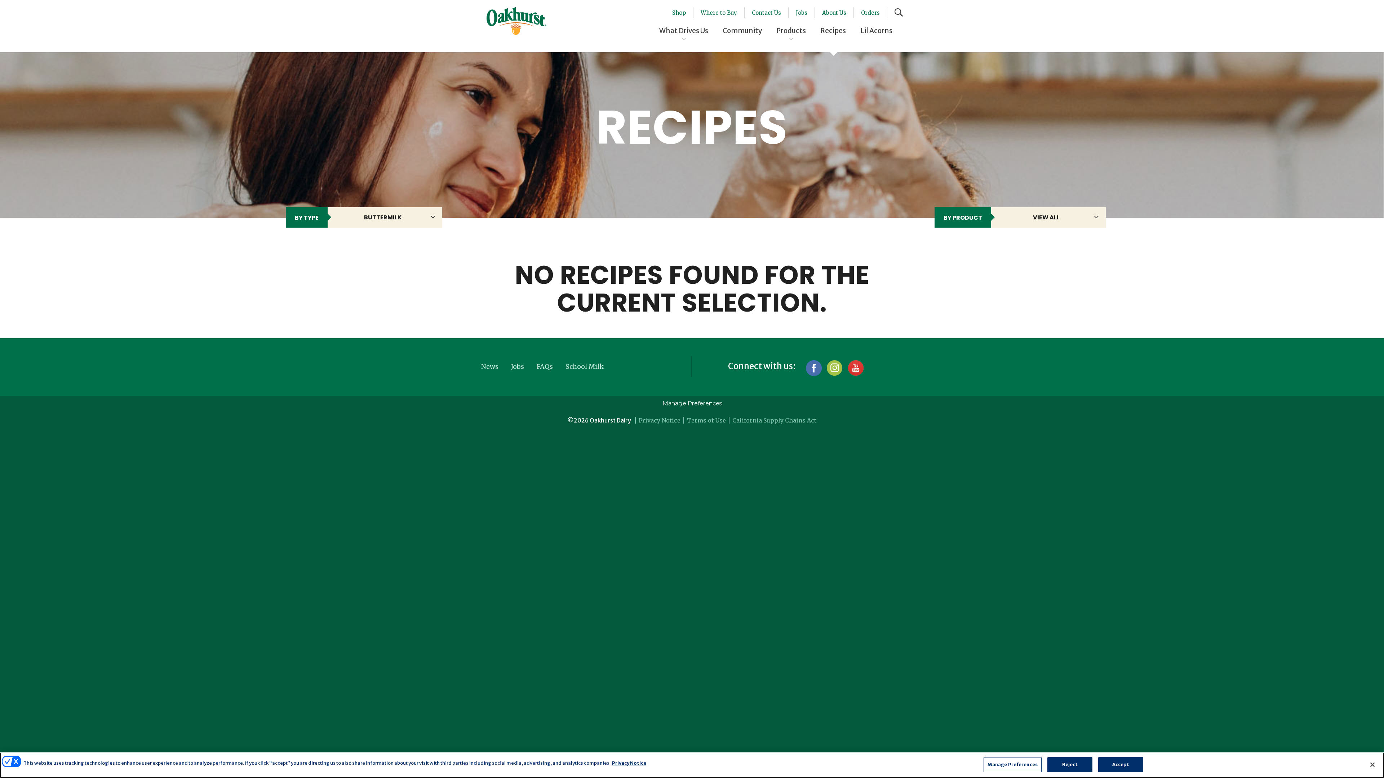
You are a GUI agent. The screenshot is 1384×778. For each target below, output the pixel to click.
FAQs (545, 366)
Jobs (801, 12)
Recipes (833, 30)
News (489, 366)
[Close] (1372, 765)
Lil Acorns (876, 30)
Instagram (834, 368)
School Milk (584, 366)
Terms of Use (706, 420)
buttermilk (383, 217)
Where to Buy (719, 12)
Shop (679, 12)
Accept (1121, 764)
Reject (1070, 764)
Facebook (814, 368)
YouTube (855, 368)
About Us (834, 12)
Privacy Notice (659, 420)
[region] (692, 765)
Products (791, 30)
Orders (870, 12)
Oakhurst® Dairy (516, 21)
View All (1046, 217)
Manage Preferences (692, 403)
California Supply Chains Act (774, 420)
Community (742, 30)
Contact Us (766, 12)
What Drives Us (683, 30)
